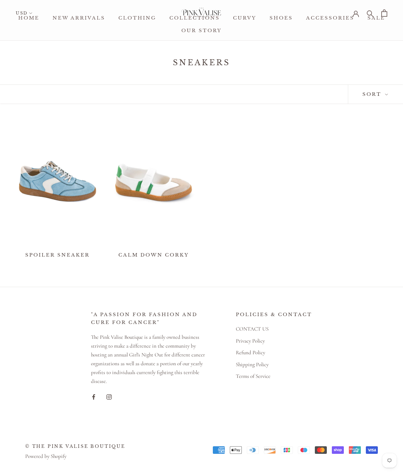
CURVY (244, 18)
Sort (372, 94)
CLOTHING (137, 18)
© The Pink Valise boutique (75, 446)
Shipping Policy (252, 364)
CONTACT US (252, 329)
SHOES (281, 18)
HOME (28, 18)
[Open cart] (384, 13)
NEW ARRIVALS (79, 18)
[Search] (370, 13)
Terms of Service (253, 376)
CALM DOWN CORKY (153, 255)
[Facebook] (93, 396)
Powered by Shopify (45, 456)
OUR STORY (201, 30)
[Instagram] (109, 396)
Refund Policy (250, 352)
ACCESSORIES (330, 18)
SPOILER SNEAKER (57, 255)
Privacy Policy (250, 341)
